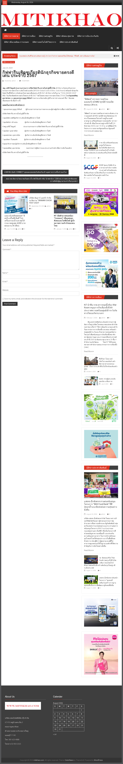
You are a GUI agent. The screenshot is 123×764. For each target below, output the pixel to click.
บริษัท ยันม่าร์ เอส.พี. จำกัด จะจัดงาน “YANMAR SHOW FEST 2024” (40, 200)
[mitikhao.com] (61, 19)
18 (64, 722)
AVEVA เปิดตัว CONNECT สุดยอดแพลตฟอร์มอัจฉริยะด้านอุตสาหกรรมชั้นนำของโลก (36, 172)
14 (78, 718)
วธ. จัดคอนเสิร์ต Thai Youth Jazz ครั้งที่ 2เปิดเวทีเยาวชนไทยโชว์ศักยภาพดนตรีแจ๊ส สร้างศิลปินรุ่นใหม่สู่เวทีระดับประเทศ (100, 563)
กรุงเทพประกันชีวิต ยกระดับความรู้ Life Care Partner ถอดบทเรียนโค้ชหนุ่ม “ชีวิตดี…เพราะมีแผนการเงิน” (57, 56)
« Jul (54, 734)
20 (73, 722)
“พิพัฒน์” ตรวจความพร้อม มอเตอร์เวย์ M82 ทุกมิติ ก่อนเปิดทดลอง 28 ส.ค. (99, 102)
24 (60, 725)
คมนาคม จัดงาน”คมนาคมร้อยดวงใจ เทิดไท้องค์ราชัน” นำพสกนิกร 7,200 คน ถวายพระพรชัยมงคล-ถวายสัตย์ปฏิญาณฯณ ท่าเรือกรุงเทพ (41, 180)
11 (64, 718)
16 (55, 722)
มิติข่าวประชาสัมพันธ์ (69, 42)
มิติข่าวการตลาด (11, 36)
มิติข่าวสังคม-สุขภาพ (65, 36)
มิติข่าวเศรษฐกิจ (45, 36)
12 (69, 718)
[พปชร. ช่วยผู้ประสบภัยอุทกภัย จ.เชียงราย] (91, 381)
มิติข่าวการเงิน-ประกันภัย (87, 36)
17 (60, 722)
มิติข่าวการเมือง (28, 36)
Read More (88, 135)
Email (5, 281)
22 (82, 722)
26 (69, 725)
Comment (6, 249)
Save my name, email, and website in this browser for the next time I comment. (33, 299)
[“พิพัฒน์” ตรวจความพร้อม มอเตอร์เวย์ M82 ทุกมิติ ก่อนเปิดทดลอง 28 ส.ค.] (101, 83)
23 (55, 725)
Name (5, 273)
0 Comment (25, 81)
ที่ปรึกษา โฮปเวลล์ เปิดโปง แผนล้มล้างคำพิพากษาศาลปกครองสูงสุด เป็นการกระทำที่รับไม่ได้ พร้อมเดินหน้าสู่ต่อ (100, 364)
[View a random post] (118, 48)
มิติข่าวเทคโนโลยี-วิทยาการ (44, 42)
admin (20, 229)
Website (5, 290)
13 (73, 718)
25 (64, 725)
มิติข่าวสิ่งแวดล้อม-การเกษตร (16, 42)
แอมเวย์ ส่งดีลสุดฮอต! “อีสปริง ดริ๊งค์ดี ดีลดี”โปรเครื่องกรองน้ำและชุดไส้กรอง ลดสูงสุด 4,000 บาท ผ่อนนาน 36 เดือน (15, 221)
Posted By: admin (10, 81)
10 (60, 718)
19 (69, 722)
